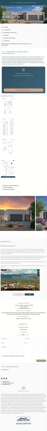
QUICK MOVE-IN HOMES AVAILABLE (23, 2)
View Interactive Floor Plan (23, 90)
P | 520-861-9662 (23, 331)
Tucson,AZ (6, 40)
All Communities (18, 294)
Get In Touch (45, 215)
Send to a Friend (8, 187)
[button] (1, 213)
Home (29, 294)
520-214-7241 (6, 381)
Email (23, 334)
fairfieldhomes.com (7, 384)
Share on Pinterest (9, 189)
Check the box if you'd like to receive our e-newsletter (13, 355)
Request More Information (11, 185)
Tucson (4, 19)
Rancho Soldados (11, 19)
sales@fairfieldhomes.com (8, 382)
